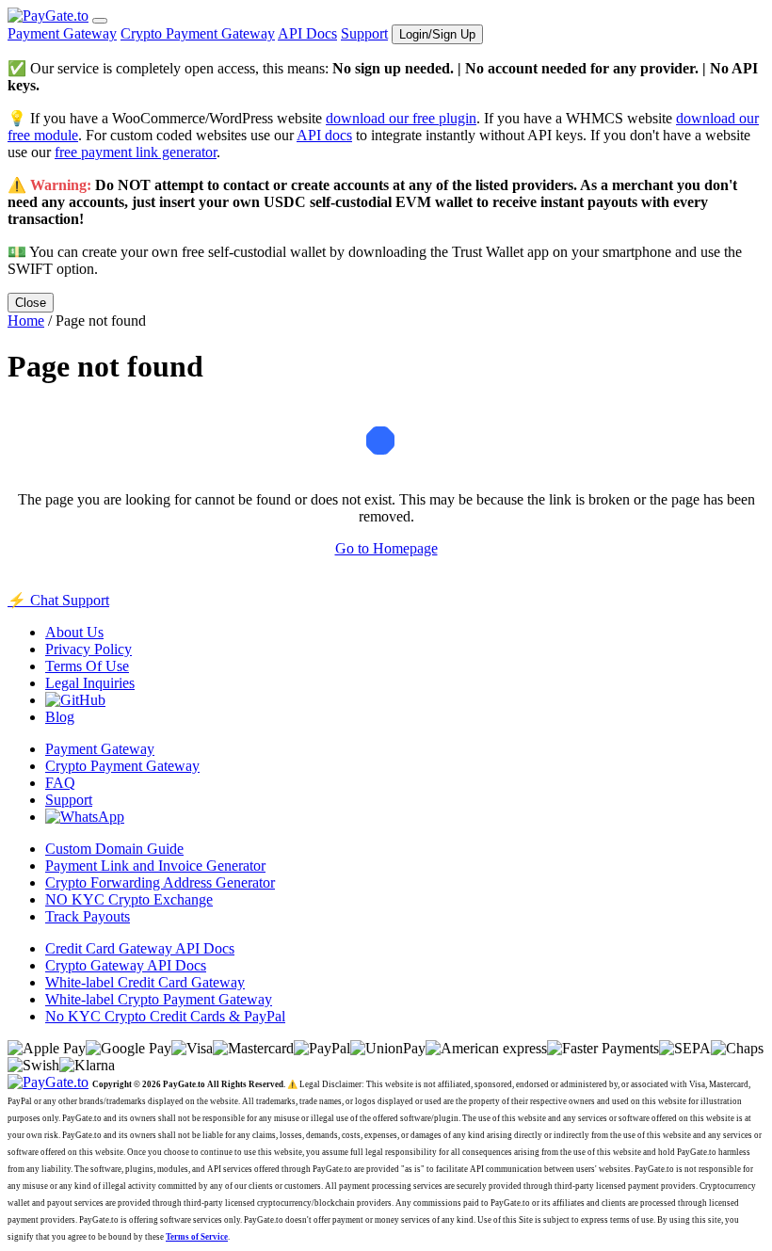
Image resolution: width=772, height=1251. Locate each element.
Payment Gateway (62, 33)
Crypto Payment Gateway (198, 33)
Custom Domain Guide (114, 849)
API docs (324, 135)
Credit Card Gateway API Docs (139, 948)
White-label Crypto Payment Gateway (158, 999)
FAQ (60, 783)
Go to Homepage (386, 548)
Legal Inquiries (90, 683)
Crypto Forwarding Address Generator (160, 882)
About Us (74, 632)
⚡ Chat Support (58, 600)
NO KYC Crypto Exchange (129, 899)
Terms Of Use (87, 666)
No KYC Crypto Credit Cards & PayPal (165, 1016)
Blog (59, 717)
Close (30, 303)
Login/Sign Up (437, 34)
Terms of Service (197, 1237)
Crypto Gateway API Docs (125, 965)
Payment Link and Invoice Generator (155, 866)
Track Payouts (87, 916)
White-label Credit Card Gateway (145, 982)
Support (364, 33)
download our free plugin (401, 118)
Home (26, 321)
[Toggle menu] (99, 21)
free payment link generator (136, 152)
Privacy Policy (88, 649)
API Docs (307, 33)
